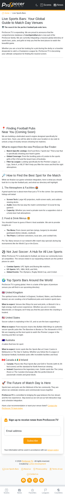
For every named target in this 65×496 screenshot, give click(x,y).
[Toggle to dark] (37, 5)
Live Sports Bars (12, 469)
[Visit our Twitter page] (29, 480)
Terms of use (57, 469)
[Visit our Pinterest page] (41, 480)
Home (7, 13)
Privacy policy (41, 469)
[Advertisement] (32, 92)
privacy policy (53, 450)
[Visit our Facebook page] (23, 480)
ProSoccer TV (27, 461)
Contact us (33, 474)
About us (27, 469)
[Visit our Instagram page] (35, 480)
